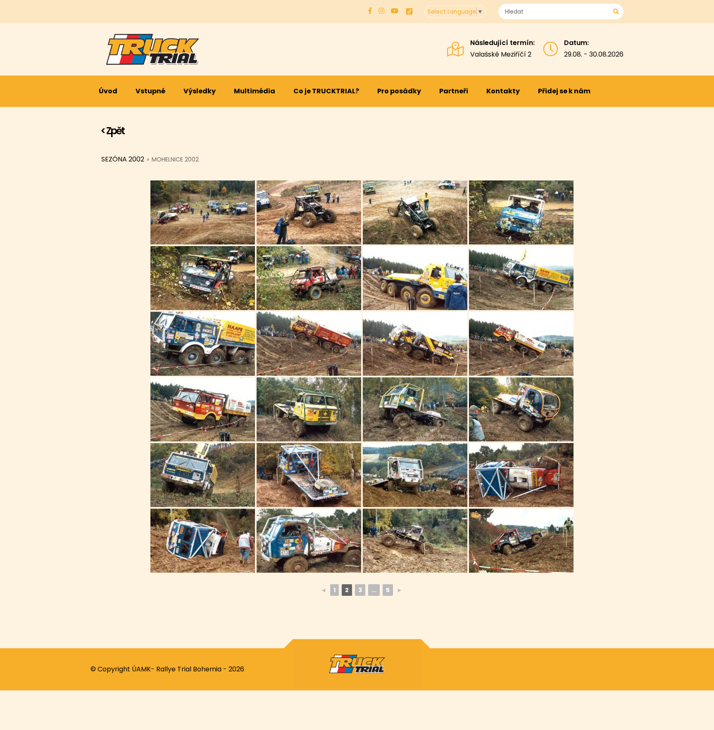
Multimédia (254, 91)
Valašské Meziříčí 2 (500, 54)
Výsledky (199, 91)
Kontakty (503, 91)
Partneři (453, 91)
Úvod (108, 91)
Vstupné (150, 91)
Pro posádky (399, 91)
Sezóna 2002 (122, 159)
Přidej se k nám (564, 91)
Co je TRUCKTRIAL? (326, 91)
